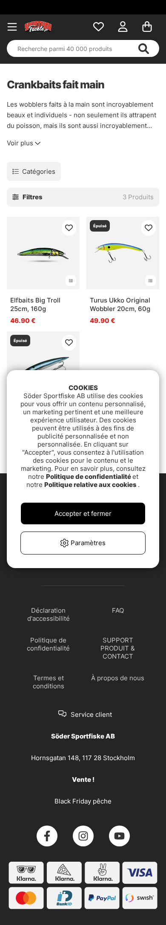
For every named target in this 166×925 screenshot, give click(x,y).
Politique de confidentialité (89, 476)
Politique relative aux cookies (91, 485)
